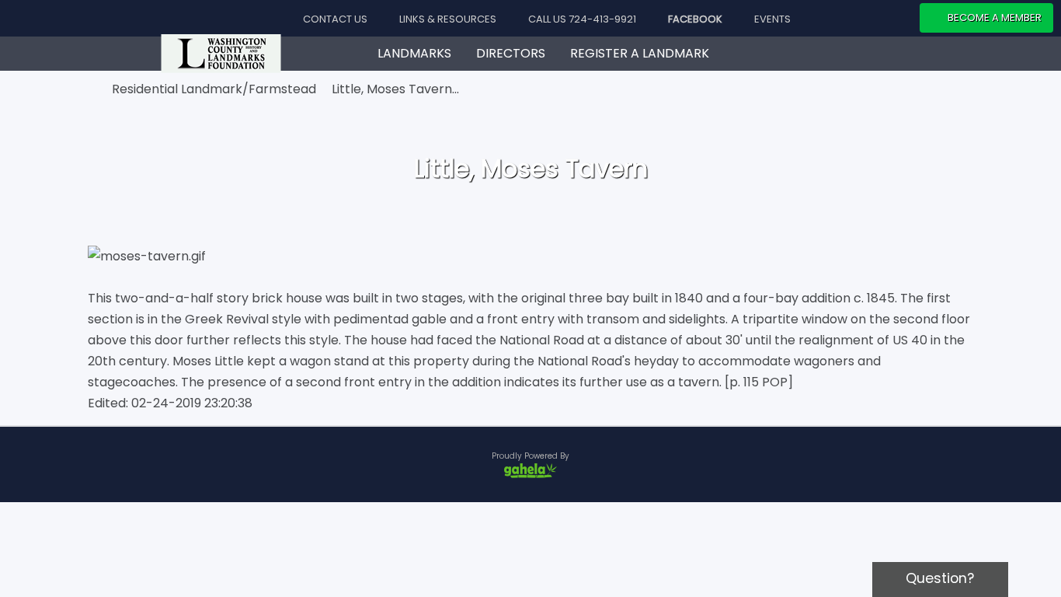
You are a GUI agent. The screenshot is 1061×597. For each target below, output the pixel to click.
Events (771, 19)
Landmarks (414, 53)
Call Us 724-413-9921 (581, 19)
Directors (510, 53)
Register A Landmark (639, 53)
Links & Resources (446, 19)
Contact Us (334, 19)
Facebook (694, 19)
